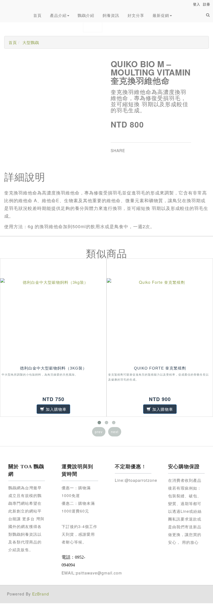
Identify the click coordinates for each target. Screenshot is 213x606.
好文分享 (136, 15)
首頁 (37, 15)
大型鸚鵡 (30, 42)
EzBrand (40, 594)
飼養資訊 (111, 15)
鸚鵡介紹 (86, 15)
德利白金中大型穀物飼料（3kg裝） (53, 368)
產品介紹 (58, 15)
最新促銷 (161, 15)
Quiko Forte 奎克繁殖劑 (160, 368)
